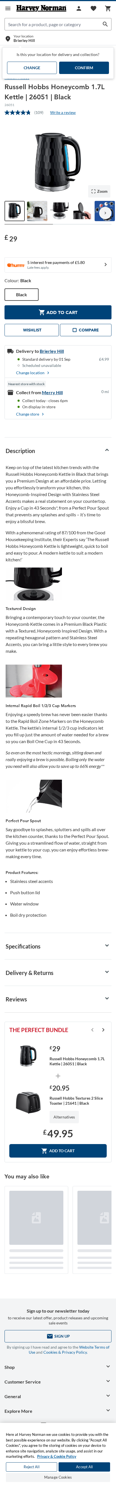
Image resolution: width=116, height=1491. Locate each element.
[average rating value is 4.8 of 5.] (19, 112)
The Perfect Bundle (38, 1029)
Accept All (84, 1467)
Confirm (84, 67)
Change (32, 67)
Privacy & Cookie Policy (56, 1456)
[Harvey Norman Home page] (41, 8)
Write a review (63, 112)
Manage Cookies (58, 1477)
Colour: (18, 280)
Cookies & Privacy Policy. (65, 1352)
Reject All (31, 1467)
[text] (11, 238)
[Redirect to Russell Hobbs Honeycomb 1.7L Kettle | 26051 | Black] (28, 1056)
